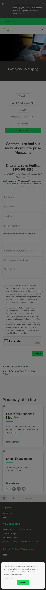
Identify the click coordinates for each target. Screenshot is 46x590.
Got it (23, 582)
